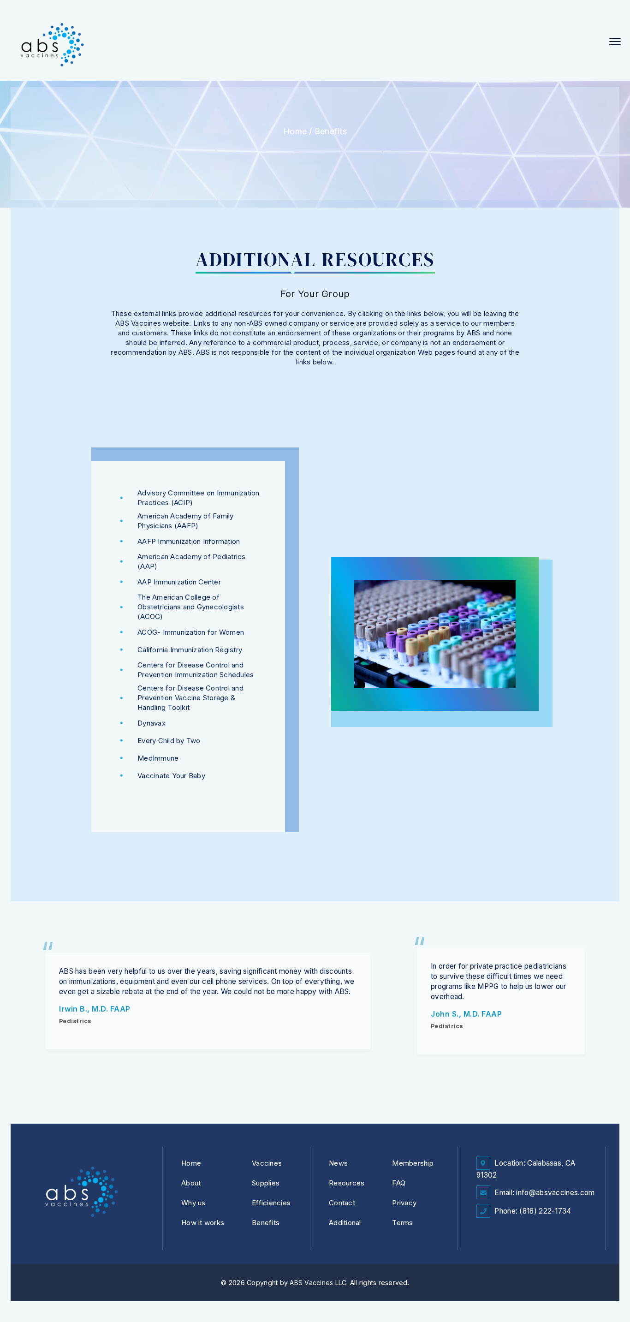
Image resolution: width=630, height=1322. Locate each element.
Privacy (404, 1202)
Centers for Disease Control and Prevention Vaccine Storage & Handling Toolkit (190, 698)
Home (295, 131)
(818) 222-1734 (545, 1211)
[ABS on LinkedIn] (503, 1229)
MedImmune (157, 758)
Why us (193, 1202)
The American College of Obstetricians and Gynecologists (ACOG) (190, 607)
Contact (342, 1202)
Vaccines (267, 1163)
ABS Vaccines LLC (318, 1282)
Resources (346, 1183)
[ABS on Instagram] (521, 1229)
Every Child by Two (169, 740)
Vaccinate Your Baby (171, 775)
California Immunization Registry (189, 649)
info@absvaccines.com (555, 1192)
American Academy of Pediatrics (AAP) (191, 561)
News (338, 1163)
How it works (202, 1222)
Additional (345, 1222)
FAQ (398, 1183)
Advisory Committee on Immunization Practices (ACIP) (198, 497)
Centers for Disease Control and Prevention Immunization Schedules (195, 670)
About (191, 1183)
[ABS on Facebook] (485, 1229)
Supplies (265, 1183)
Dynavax (151, 723)
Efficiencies (271, 1202)
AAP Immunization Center (179, 582)
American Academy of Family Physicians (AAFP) (185, 521)
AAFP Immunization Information (188, 541)
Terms (402, 1222)
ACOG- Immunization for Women (190, 632)
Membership (413, 1163)
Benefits (331, 131)
